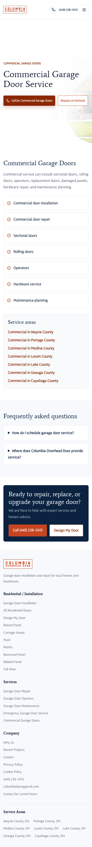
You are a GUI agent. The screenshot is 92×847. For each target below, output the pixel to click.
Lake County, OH (74, 828)
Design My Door (66, 530)
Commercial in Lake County (29, 364)
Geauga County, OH (16, 836)
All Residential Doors (17, 610)
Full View (9, 669)
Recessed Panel (14, 654)
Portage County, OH (47, 821)
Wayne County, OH (16, 821)
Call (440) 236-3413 (28, 530)
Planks (8, 647)
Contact (8, 757)
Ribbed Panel (12, 662)
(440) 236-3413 (13, 779)
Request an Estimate (73, 100)
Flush (6, 640)
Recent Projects (14, 749)
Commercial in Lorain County (30, 356)
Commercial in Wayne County (30, 332)
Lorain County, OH (46, 828)
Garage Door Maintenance (21, 706)
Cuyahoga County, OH (50, 836)
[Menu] (84, 9)
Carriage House (14, 632)
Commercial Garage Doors (21, 720)
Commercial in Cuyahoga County (33, 381)
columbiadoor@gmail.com (21, 786)
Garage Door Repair (17, 691)
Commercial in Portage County (31, 340)
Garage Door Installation (19, 603)
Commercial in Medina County (31, 348)
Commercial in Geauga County (31, 372)
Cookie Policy (12, 771)
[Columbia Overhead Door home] (15, 9)
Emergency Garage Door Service (25, 713)
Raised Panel (12, 625)
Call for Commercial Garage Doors (31, 100)
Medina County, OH (16, 828)
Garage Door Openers (18, 698)
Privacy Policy (13, 764)
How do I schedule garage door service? (43, 432)
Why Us (8, 742)
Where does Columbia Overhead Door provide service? (45, 453)
